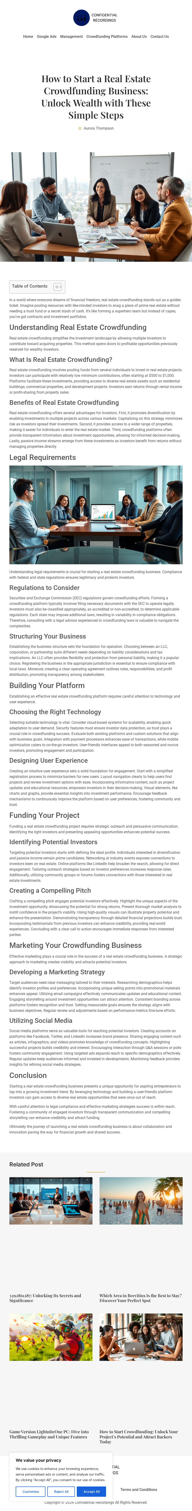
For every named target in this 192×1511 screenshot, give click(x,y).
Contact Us (160, 36)
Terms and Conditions (138, 1489)
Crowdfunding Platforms (107, 36)
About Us (139, 36)
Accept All (92, 1491)
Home (28, 36)
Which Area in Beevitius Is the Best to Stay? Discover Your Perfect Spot (141, 1298)
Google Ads (46, 36)
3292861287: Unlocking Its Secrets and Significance (45, 1298)
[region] (60, 1477)
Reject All (61, 1491)
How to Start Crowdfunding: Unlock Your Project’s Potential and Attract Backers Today (139, 1436)
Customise (30, 1491)
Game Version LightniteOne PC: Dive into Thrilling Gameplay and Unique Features (49, 1434)
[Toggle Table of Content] (55, 287)
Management (71, 36)
